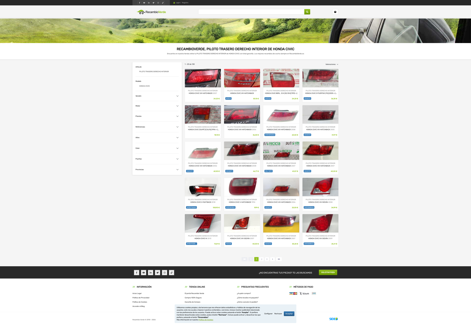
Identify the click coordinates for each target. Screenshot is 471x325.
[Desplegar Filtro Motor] (177, 106)
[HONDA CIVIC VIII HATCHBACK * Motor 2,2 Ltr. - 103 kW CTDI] (320, 78)
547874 (228, 98)
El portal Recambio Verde (194, 293)
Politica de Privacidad (140, 298)
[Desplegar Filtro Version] (177, 96)
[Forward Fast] (279, 259)
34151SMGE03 (270, 135)
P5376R (228, 244)
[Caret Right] (272, 259)
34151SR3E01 (230, 207)
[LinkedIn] (149, 3)
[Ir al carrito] (335, 12)
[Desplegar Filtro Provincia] (177, 169)
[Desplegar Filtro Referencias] (177, 127)
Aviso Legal (136, 293)
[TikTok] (163, 3)
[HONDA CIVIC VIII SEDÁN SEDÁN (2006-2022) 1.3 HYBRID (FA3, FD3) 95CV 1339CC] (320, 187)
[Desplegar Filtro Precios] (177, 116)
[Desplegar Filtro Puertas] (177, 159)
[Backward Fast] (244, 259)
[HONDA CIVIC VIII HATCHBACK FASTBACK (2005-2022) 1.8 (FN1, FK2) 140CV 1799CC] (281, 114)
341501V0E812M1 (192, 244)
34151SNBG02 (309, 207)
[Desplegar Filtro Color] (177, 148)
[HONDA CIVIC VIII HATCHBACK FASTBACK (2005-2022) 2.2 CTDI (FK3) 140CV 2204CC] (203, 78)
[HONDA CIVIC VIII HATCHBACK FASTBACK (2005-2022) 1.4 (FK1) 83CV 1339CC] (242, 78)
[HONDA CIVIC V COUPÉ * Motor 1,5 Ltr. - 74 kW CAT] (281, 78)
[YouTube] (144, 3)
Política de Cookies (139, 302)
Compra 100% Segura (193, 298)
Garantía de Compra (192, 302)
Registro (185, 3)
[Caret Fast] (250, 259)
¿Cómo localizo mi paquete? (248, 298)
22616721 (307, 98)
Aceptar (289, 313)
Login (178, 3)
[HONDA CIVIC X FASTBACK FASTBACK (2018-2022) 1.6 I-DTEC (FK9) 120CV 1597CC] (203, 187)
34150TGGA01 (191, 207)
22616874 (229, 171)
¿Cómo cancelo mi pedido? (247, 302)
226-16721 (268, 171)
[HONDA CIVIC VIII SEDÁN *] (320, 223)
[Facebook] (139, 3)
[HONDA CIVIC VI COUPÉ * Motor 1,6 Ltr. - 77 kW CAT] (203, 114)
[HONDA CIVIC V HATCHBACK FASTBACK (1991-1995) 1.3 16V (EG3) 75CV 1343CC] (242, 187)
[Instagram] (158, 3)
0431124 (268, 98)
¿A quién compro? (244, 293)
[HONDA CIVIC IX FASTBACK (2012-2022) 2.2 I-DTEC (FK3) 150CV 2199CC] (203, 223)
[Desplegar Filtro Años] (177, 137)
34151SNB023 (309, 244)
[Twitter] (153, 3)
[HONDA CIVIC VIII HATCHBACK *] (320, 151)
